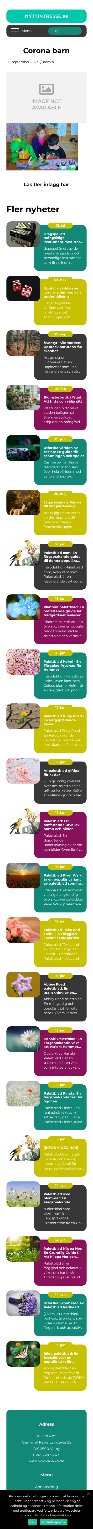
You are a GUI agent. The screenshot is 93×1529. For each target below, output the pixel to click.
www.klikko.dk (51, 1461)
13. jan (60, 1345)
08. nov (60, 280)
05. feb (60, 389)
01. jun (60, 439)
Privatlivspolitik (53, 1522)
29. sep (60, 334)
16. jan (60, 867)
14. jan (60, 1185)
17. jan (60, 707)
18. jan (60, 544)
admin (48, 62)
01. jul (60, 225)
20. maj (60, 494)
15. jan (60, 1030)
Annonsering (46, 1486)
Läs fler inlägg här (46, 184)
